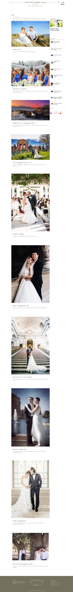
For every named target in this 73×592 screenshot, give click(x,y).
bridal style (25, 20)
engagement (29, 20)
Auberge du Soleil (27, 18)
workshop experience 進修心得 (18, 21)
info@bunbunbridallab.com (21, 581)
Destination (35, 18)
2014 (14, 18)
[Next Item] (60, 23)
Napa (39, 18)
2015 (16, 18)
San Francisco (43, 18)
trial (42, 20)
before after (21, 20)
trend (40, 20)
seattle (37, 20)
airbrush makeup (15, 20)
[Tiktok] (63, 2)
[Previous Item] (51, 23)
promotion (34, 20)
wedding (44, 20)
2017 (22, 18)
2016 (19, 18)
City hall (31, 18)
